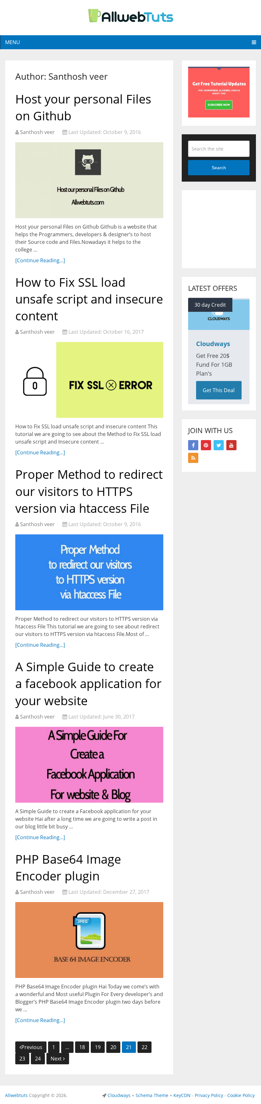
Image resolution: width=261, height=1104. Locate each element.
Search (219, 167)
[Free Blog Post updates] (218, 115)
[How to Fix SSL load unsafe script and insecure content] (89, 380)
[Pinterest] (206, 445)
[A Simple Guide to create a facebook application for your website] (89, 765)
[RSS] (193, 458)
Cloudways (119, 1095)
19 (98, 1047)
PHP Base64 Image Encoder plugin (68, 867)
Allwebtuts (16, 1095)
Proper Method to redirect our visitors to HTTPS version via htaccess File (89, 491)
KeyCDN (182, 1095)
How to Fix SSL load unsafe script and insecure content (89, 299)
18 (82, 1047)
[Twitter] (219, 445)
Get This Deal (219, 390)
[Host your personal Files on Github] (89, 180)
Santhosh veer (37, 132)
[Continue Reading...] (40, 260)
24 (38, 1058)
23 (22, 1058)
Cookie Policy (241, 1095)
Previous (31, 1047)
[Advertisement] (224, 228)
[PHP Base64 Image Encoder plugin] (89, 940)
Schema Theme (152, 1095)
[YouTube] (231, 445)
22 (144, 1047)
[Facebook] (193, 445)
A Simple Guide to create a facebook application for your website (88, 683)
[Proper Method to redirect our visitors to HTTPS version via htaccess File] (89, 572)
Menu (12, 42)
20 (113, 1047)
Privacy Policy (209, 1095)
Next (57, 1058)
